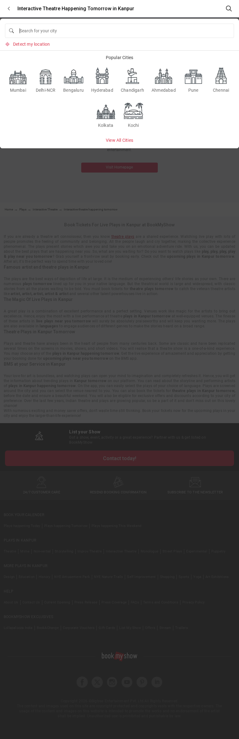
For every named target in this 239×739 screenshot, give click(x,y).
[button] (8, 8)
